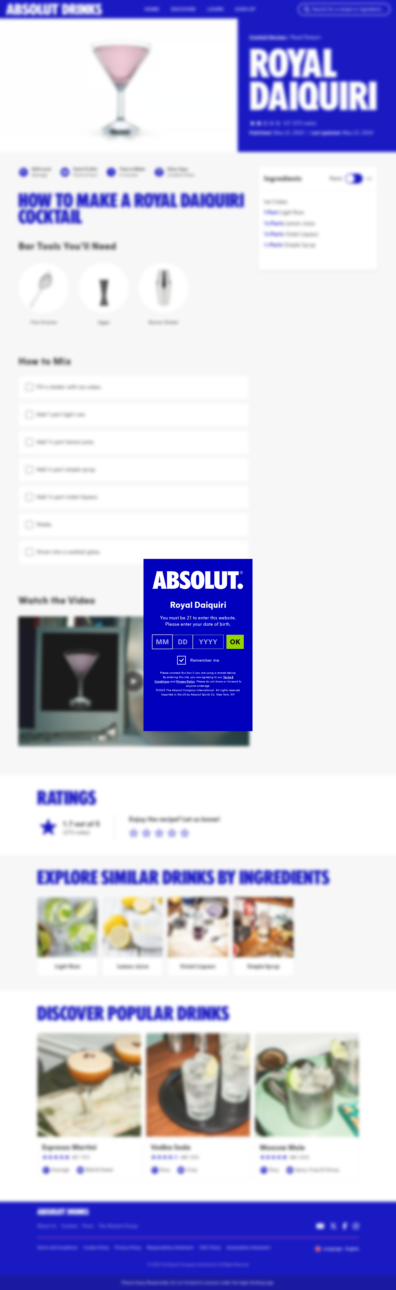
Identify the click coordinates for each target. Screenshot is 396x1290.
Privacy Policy (185, 681)
